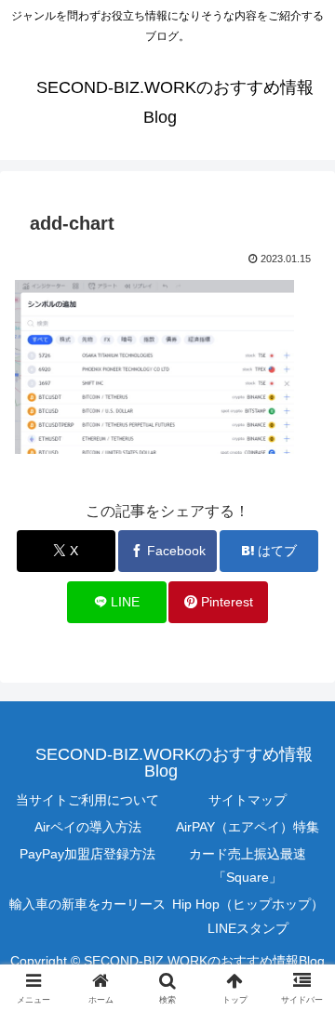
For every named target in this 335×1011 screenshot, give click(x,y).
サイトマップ (247, 799)
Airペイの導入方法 (87, 826)
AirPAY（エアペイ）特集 (247, 826)
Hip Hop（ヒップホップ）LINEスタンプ (248, 916)
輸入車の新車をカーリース (87, 904)
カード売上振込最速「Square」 (247, 865)
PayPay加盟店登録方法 (87, 853)
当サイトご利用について (87, 799)
